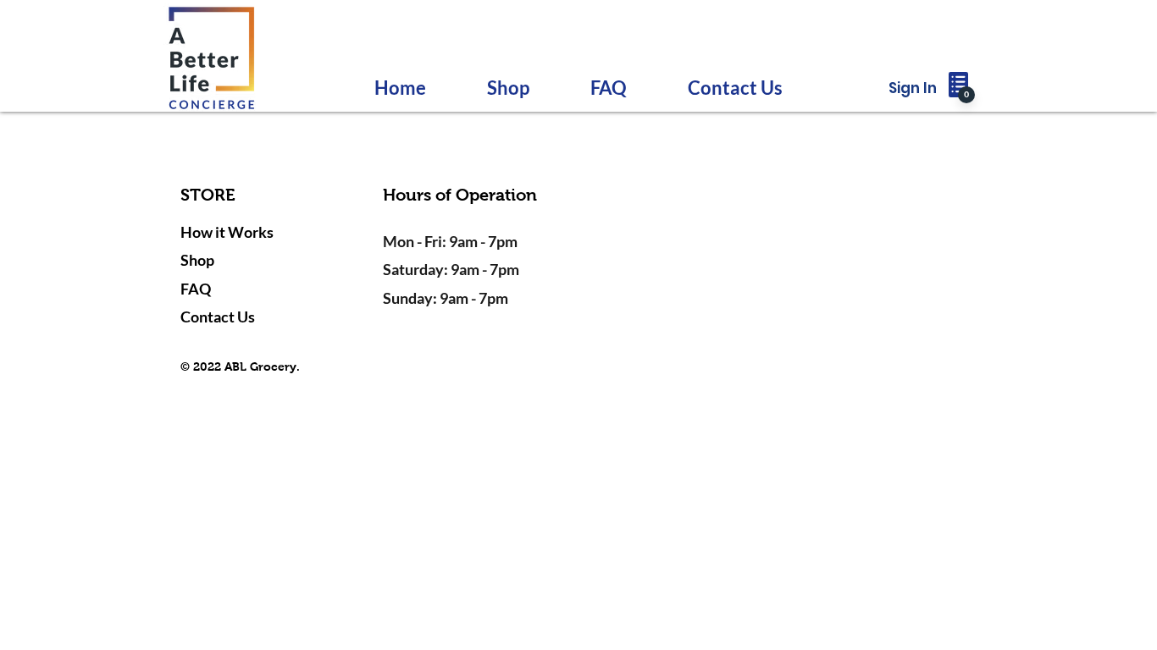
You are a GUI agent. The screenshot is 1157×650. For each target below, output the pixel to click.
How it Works (227, 232)
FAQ (195, 288)
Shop (197, 260)
